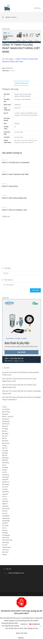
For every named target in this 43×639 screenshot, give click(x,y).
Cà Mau (4, 446)
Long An (4, 499)
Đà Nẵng (5, 453)
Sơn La (4, 528)
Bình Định (5, 441)
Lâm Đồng (5, 491)
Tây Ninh (5, 530)
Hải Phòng (5, 419)
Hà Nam (4, 470)
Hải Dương (5, 475)
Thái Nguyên (6, 535)
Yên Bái (4, 554)
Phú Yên (4, 513)
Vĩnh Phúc (5, 552)
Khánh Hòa (5, 482)
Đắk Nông (5, 458)
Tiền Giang (5, 542)
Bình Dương (6, 412)
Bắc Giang (5, 433)
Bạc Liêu (4, 436)
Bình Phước (5, 424)
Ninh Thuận (5, 508)
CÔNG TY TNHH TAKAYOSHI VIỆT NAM (15, 174)
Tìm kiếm (35, 290)
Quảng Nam (6, 518)
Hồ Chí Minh (6, 409)
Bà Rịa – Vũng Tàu (7, 416)
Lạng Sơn (5, 494)
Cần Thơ (4, 448)
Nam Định (5, 501)
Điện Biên (5, 460)
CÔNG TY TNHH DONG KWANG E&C (14, 198)
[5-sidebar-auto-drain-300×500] (21, 331)
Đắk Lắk (4, 455)
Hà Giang (5, 467)
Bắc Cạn (4, 431)
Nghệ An (5, 504)
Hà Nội (4, 407)
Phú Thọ (4, 511)
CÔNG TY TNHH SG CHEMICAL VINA (14, 210)
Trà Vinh (4, 545)
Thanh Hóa (5, 538)
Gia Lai (4, 465)
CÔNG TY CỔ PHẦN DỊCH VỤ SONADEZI (15, 163)
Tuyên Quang (6, 547)
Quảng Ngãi (5, 521)
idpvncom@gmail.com (16, 573)
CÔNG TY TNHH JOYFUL (10, 186)
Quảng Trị (5, 523)
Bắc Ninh (5, 426)
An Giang (5, 429)
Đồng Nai (12, 71)
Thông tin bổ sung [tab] (21, 83)
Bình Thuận (5, 443)
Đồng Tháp (5, 462)
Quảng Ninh (6, 421)
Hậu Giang (5, 477)
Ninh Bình (5, 506)
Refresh (21, 638)
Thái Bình (5, 533)
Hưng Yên (5, 479)
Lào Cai (4, 496)
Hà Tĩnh (4, 472)
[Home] (3, 17)
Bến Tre (4, 438)
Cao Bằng (5, 450)
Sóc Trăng (5, 525)
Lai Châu (5, 489)
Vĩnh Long (5, 550)
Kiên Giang (5, 484)
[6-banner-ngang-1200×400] (21, 36)
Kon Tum (5, 487)
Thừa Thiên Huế (7, 540)
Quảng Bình (5, 516)
